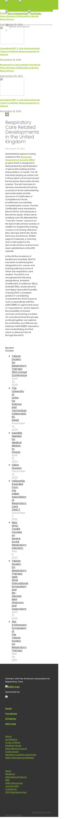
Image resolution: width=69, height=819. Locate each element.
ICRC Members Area (15, 792)
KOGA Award (12, 751)
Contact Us (11, 789)
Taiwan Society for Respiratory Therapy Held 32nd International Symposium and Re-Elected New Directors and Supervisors (20, 585)
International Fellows (16, 777)
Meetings (10, 773)
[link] (6, 30)
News (8, 770)
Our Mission (11, 739)
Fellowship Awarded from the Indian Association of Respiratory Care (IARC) (19, 495)
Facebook (11, 713)
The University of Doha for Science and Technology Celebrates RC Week (19, 404)
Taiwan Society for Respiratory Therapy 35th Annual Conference (19, 365)
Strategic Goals (13, 745)
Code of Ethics (12, 742)
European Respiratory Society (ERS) (20, 158)
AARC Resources (14, 783)
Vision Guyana (17, 466)
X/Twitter (10, 718)
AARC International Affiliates (19, 757)
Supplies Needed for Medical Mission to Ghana (17, 442)
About (8, 736)
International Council (16, 748)
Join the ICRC (12, 786)
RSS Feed (10, 723)
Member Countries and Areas (20, 754)
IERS (7, 780)
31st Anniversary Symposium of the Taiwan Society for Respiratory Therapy (19, 636)
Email (8, 708)
